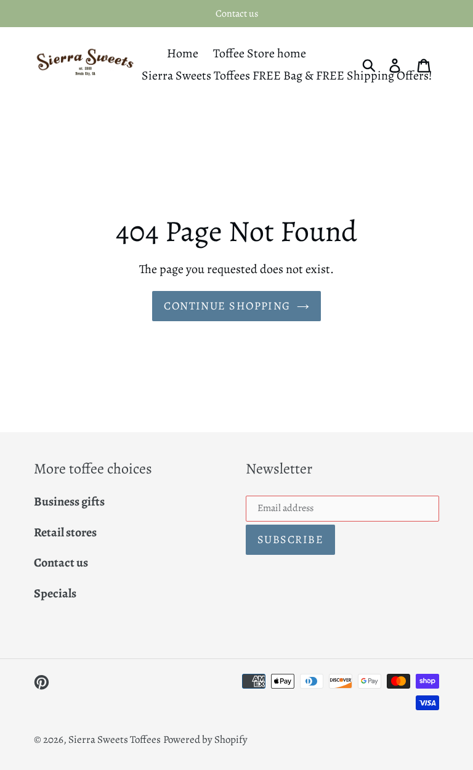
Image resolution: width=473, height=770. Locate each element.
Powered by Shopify (205, 739)
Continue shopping (227, 305)
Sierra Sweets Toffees (114, 739)
